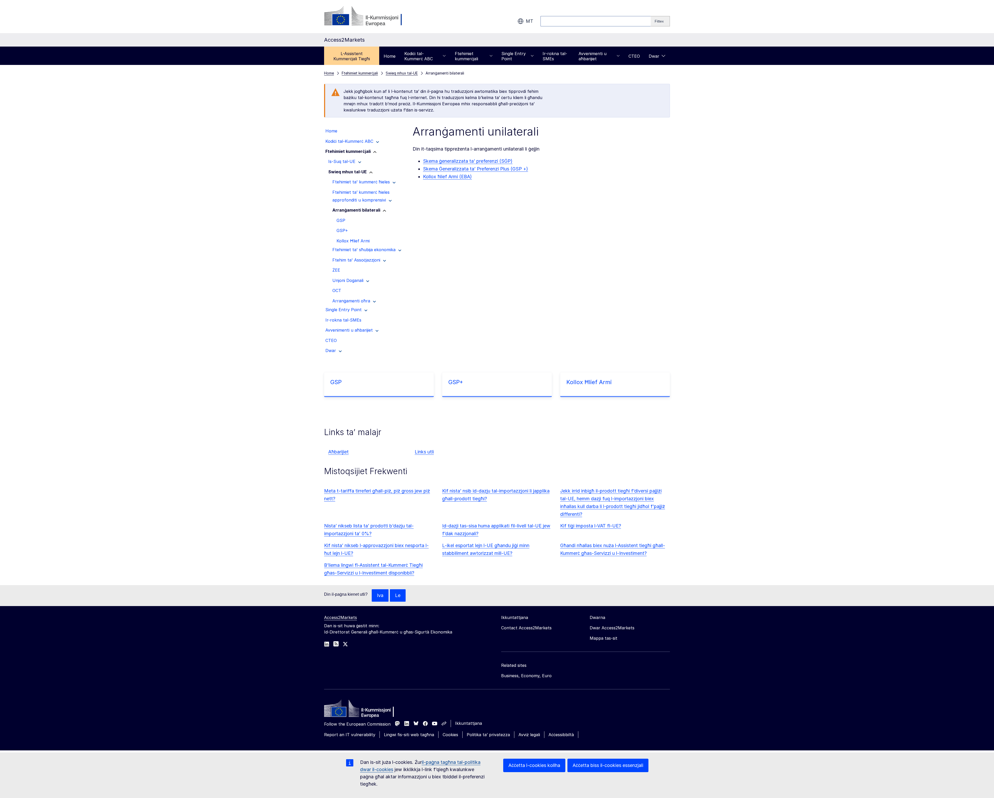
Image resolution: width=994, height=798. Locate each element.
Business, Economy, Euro (526, 675)
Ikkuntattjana (468, 723)
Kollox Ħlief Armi (589, 382)
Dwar (654, 56)
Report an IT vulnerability (349, 734)
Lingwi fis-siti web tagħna (409, 734)
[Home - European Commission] (361, 710)
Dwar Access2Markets (612, 627)
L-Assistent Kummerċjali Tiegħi (351, 56)
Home (390, 56)
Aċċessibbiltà (561, 734)
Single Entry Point (513, 56)
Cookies (450, 734)
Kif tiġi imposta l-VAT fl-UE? (590, 525)
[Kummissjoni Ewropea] (366, 16)
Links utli (424, 451)
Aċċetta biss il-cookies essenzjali (608, 765)
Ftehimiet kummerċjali (466, 56)
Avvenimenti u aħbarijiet (592, 56)
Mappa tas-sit (603, 638)
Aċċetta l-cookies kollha (534, 765)
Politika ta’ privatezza (488, 734)
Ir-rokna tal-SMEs (555, 56)
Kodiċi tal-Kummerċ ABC (418, 56)
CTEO (634, 56)
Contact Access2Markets (526, 627)
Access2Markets (340, 617)
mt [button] (529, 21)
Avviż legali (529, 734)
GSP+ (455, 382)
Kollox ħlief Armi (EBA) (447, 176)
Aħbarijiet (338, 451)
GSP (336, 382)
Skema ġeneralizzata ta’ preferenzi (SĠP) (468, 161)
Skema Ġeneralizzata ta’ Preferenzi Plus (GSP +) (475, 168)
